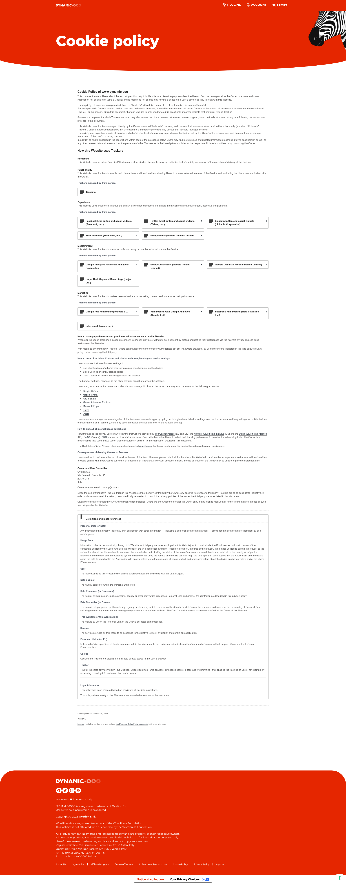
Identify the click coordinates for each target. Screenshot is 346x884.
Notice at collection (150, 879)
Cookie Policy (180, 864)
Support (279, 5)
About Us (61, 864)
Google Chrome (91, 391)
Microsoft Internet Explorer (97, 402)
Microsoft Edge (91, 406)
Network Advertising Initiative (209, 433)
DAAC (87, 437)
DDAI (104, 437)
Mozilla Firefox (90, 394)
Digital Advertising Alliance (253, 433)
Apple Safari (89, 398)
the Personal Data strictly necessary (132, 723)
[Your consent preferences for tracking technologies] (339, 877)
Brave (86, 410)
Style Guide (78, 864)
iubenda (80, 723)
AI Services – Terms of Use (153, 864)
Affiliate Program (99, 864)
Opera (86, 413)
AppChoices (145, 446)
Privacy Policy (201, 864)
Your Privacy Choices (185, 879)
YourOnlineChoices (165, 433)
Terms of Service (124, 864)
